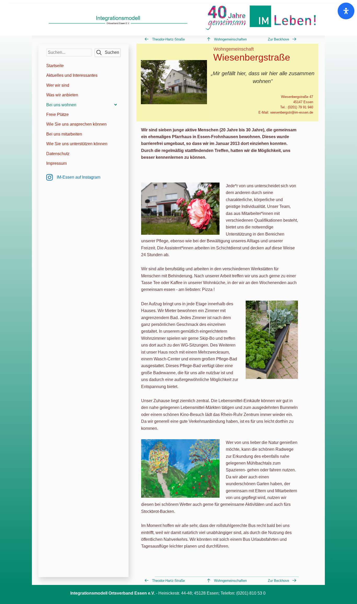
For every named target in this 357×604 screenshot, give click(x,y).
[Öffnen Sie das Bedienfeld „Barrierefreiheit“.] (346, 11)
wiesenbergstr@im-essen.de (291, 112)
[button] (108, 52)
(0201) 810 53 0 (251, 593)
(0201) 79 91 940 (300, 107)
